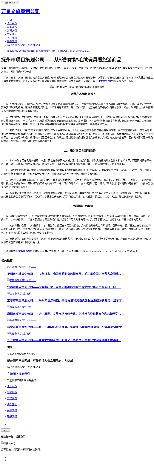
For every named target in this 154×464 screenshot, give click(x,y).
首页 (9, 19)
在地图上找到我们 (18, 373)
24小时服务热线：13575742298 (23, 45)
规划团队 (12, 34)
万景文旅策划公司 (20, 11)
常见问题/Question (79, 51)
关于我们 (12, 38)
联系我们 (12, 41)
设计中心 (12, 23)
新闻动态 (12, 27)
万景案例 (12, 30)
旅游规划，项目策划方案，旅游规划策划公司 (31, 51)
